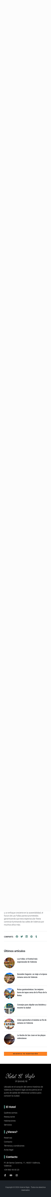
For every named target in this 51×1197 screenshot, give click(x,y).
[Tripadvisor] (11, 1175)
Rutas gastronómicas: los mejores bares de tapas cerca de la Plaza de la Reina (32, 992)
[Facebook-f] (5, 1175)
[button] (17, 936)
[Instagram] (17, 1175)
